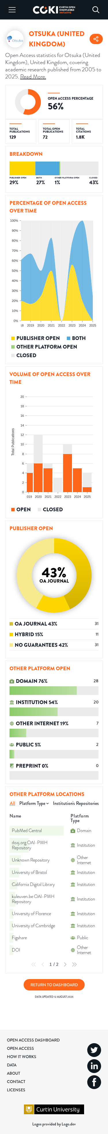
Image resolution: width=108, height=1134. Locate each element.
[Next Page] (65, 964)
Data (11, 1065)
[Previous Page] (43, 964)
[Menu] (12, 9)
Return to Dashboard (54, 985)
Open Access (20, 1048)
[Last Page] (74, 964)
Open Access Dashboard (33, 1040)
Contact (16, 1081)
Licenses (16, 1090)
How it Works (21, 1057)
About (13, 1073)
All (12, 803)
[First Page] (33, 964)
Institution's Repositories (75, 803)
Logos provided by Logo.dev (54, 1124)
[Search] (96, 9)
